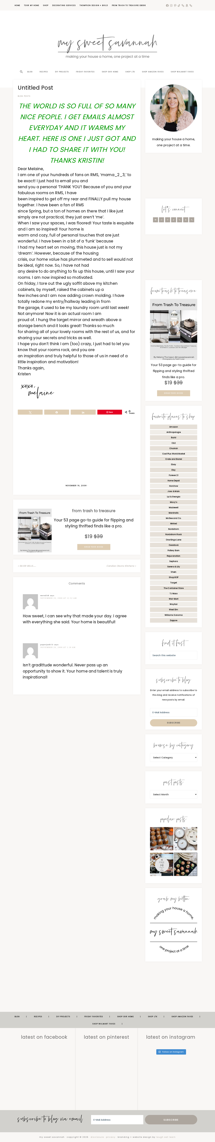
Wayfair (174, 604)
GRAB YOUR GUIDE (93, 547)
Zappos (174, 620)
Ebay (173, 464)
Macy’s (173, 502)
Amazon (173, 426)
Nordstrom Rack (173, 534)
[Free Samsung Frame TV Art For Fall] (161, 865)
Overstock (174, 545)
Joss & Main (173, 491)
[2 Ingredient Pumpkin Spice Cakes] (161, 839)
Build (173, 437)
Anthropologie (174, 432)
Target (173, 582)
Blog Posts (24, 96)
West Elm (173, 609)
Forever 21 (173, 475)
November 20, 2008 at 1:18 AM (58, 647)
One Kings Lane (173, 539)
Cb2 (174, 443)
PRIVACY (111, 1137)
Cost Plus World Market (173, 453)
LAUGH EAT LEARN (166, 1137)
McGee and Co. (173, 518)
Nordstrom (173, 529)
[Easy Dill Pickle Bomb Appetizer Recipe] (185, 865)
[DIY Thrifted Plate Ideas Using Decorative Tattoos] (185, 839)
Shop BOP (173, 577)
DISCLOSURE (97, 1137)
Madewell (173, 507)
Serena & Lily (173, 566)
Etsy (173, 470)
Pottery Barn (174, 550)
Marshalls (174, 512)
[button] (21, 66)
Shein (173, 572)
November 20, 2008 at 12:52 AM (58, 598)
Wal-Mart (173, 598)
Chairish (173, 448)
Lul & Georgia (173, 496)
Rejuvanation (173, 556)
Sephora (173, 561)
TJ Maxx (174, 593)
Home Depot (174, 480)
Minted (173, 523)
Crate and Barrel (173, 459)
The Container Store (174, 588)
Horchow (173, 486)
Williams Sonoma (174, 615)
